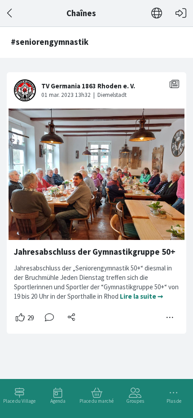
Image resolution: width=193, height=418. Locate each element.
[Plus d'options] (170, 318)
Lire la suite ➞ (141, 296)
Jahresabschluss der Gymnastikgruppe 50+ (94, 252)
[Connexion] (181, 13)
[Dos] (10, 13)
